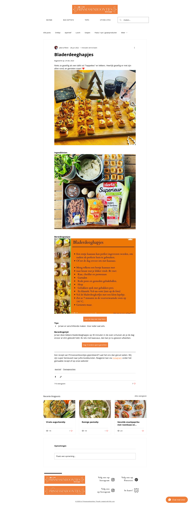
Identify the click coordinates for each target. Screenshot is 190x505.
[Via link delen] (61, 377)
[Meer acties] (134, 47)
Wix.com (112, 501)
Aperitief (68, 32)
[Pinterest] (136, 480)
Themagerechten (69, 369)
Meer (123, 32)
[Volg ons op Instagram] (113, 480)
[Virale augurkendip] (59, 409)
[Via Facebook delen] (55, 377)
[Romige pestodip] (95, 409)
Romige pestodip (90, 422)
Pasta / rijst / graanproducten (106, 32)
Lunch (78, 32)
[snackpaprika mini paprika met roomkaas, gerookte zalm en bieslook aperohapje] (131, 409)
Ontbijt (57, 32)
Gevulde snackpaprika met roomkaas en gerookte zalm (128, 423)
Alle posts (47, 32)
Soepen (87, 32)
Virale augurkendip (55, 422)
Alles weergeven (141, 396)
